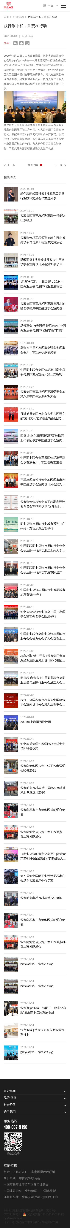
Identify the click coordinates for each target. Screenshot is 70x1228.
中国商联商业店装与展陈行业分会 (26, 1184)
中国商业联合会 (29, 1178)
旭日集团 (10, 1178)
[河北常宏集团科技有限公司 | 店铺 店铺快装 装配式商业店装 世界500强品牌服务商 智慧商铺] (11, 5)
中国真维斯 (48, 1190)
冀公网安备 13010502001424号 (46, 1214)
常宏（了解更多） (16, 1171)
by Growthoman (13, 1218)
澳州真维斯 (11, 1197)
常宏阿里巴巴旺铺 (43, 1171)
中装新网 (31, 1190)
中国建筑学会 (13, 1190)
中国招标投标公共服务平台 (40, 1197)
